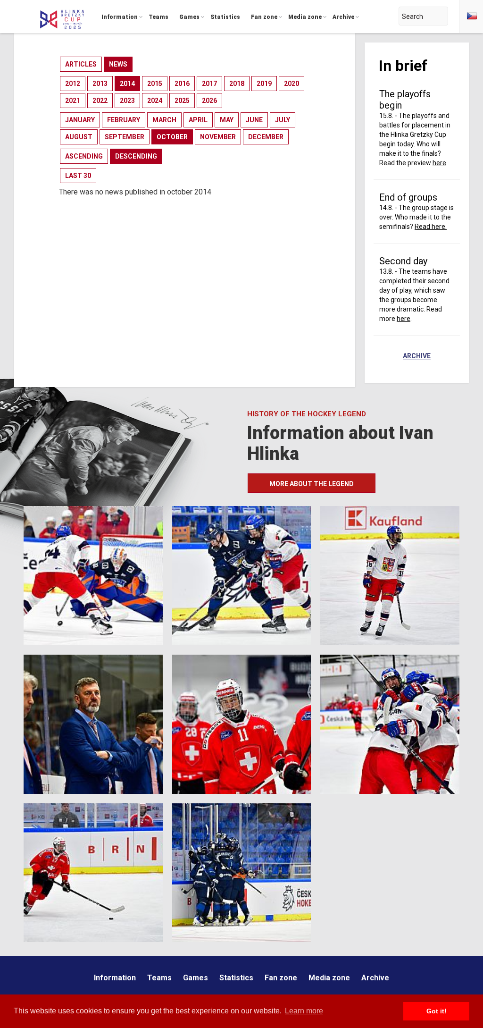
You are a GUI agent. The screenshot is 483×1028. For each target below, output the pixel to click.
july (282, 120)
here (439, 163)
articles (81, 64)
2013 (100, 83)
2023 (127, 100)
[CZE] (471, 16)
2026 (209, 100)
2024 (154, 100)
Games (195, 977)
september (124, 137)
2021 (72, 100)
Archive (417, 356)
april (198, 120)
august (78, 137)
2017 (209, 83)
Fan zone (281, 977)
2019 (264, 83)
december (265, 137)
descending (136, 156)
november (218, 137)
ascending (84, 156)
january (80, 120)
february (123, 120)
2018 (236, 83)
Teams (159, 977)
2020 (291, 83)
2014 (127, 83)
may (226, 120)
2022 (100, 100)
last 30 (78, 175)
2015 (154, 83)
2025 (182, 100)
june (254, 120)
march (164, 120)
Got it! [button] (436, 1011)
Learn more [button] (304, 1011)
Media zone (329, 977)
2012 (72, 83)
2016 (182, 83)
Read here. (431, 226)
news (118, 64)
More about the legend (311, 484)
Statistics (236, 977)
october (172, 137)
